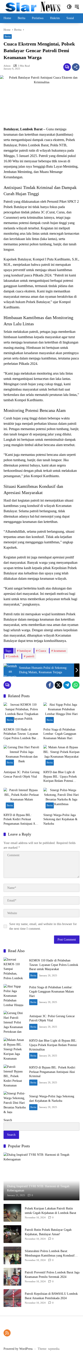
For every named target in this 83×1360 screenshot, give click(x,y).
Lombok (13, 656)
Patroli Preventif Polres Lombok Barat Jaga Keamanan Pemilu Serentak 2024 (52, 1275)
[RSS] (7, 1332)
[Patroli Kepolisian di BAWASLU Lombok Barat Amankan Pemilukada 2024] (12, 1298)
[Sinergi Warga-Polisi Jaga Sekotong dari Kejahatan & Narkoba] (61, 799)
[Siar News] (33, 6)
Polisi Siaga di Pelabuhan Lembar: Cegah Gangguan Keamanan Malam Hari (59, 734)
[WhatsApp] (75, 685)
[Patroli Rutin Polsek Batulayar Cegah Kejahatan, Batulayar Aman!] (12, 1234)
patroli (30, 656)
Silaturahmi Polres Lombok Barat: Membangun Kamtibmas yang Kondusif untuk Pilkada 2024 (50, 1253)
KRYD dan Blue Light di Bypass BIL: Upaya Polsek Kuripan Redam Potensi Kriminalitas (60, 776)
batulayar (25, 650)
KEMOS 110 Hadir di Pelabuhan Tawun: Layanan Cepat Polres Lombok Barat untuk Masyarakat (21, 734)
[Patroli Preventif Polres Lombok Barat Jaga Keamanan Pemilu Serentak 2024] (12, 1277)
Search (8, 1120)
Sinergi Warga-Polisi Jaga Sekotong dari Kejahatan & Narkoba (60, 819)
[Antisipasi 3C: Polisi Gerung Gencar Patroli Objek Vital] (22, 756)
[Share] (75, 67)
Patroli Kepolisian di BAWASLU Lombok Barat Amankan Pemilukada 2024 (51, 1296)
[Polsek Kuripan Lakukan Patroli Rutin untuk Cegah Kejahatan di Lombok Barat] (12, 1213)
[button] (69, 6)
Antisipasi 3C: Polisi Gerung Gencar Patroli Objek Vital (21, 774)
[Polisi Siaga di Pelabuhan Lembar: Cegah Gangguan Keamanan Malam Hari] (61, 713)
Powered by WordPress (18, 1348)
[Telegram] (67, 685)
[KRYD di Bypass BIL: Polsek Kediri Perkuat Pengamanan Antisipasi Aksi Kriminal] (22, 799)
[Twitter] (58, 685)
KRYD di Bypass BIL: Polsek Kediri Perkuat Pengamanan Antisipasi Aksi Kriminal (21, 819)
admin (7, 66)
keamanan (60, 650)
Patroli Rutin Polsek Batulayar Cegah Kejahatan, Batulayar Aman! (48, 1232)
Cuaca (42, 650)
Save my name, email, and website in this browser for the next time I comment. (43, 926)
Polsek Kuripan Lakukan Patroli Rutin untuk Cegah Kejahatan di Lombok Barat (50, 1211)
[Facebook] (50, 685)
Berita (8, 36)
